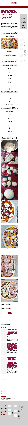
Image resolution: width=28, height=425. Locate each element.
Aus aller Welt (22, 406)
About (23, 27)
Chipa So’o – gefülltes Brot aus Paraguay (12, 413)
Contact (3, 414)
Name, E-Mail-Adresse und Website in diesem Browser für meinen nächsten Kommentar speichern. (9, 394)
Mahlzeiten (22, 405)
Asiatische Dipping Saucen (25, 39)
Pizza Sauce (9, 81)
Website (2, 391)
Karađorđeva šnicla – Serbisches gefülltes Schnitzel (25, 45)
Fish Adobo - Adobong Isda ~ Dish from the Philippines (25, 50)
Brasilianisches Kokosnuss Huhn (12, 350)
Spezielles (22, 407)
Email (1, 389)
